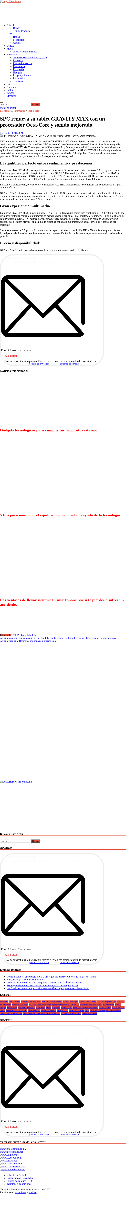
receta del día (67, 1007)
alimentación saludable (31, 1001)
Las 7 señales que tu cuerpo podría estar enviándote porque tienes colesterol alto (48, 988)
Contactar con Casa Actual (20, 1178)
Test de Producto (22, 31)
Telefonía (18, 81)
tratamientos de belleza (71, 1013)
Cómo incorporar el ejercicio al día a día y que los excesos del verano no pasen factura (51, 976)
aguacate (4, 1001)
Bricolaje (58, 1001)
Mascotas (11, 95)
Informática (19, 78)
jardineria (22, 1007)
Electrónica (19, 66)
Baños (16, 36)
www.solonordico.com (13, 1166)
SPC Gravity (22, 635)
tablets (32, 635)
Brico (9, 84)
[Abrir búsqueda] (1, 102)
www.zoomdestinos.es (13, 1169)
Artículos (11, 25)
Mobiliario (18, 39)
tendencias (116, 1010)
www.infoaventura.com (12, 1148)
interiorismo (12, 1007)
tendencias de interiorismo (35, 1013)
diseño (25, 1004)
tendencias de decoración (11, 1013)
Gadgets (17, 72)
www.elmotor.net (10, 1154)
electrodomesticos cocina (91, 1004)
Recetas (17, 28)
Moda (10, 48)
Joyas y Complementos (25, 51)
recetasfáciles (34, 1010)
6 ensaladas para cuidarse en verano (25, 979)
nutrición (56, 1007)
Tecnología (12, 54)
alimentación (14, 1001)
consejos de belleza (87, 1001)
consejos (74, 1001)
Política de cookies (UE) (19, 1181)
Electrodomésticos (22, 63)
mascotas (31, 1007)
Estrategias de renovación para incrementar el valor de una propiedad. (42, 985)
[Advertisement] (59, 13)
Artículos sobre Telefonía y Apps (30, 57)
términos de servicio (69, 364)
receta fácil (93, 1007)
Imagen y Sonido (22, 75)
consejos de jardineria (106, 1001)
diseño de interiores (54, 1004)
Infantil (10, 93)
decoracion (17, 1004)
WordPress (20, 1192)
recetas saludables (48, 1010)
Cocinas (17, 42)
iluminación (108, 1004)
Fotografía (18, 69)
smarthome (95, 1010)
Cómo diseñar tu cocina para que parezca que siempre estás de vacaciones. (45, 982)
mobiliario (40, 1007)
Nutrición (11, 87)
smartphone (105, 1010)
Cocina (66, 1001)
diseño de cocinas (37, 1004)
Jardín (10, 90)
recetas (9, 1010)
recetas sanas (62, 1010)
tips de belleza (53, 1013)
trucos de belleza (89, 1013)
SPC (13, 635)
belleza (50, 1001)
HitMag (33, 1192)
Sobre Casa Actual (16, 1175)
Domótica (18, 60)
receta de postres (80, 1007)
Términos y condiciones (19, 1183)
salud (86, 1010)
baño (44, 1001)
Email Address (8, 350)
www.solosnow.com (11, 1163)
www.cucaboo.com (11, 1157)
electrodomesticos (71, 1004)
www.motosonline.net (11, 1151)
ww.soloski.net (9, 1160)
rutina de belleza (76, 1010)
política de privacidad (39, 364)
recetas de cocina (19, 1010)
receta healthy (105, 1007)
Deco (9, 33)
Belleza (10, 45)
